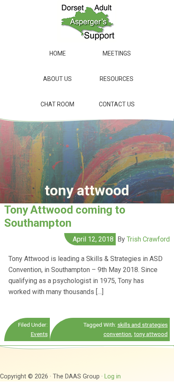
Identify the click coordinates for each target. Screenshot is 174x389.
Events (39, 334)
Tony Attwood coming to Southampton (64, 216)
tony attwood (151, 334)
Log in (112, 376)
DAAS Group (87, 21)
